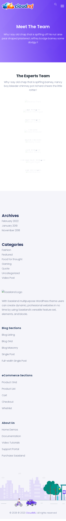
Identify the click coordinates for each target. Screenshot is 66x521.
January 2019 (9, 225)
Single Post (8, 354)
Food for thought (12, 259)
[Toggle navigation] (62, 6)
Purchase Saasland (13, 455)
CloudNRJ (31, 512)
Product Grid (9, 382)
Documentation (11, 436)
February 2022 (10, 221)
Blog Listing (8, 335)
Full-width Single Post (14, 361)
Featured (7, 254)
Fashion (6, 250)
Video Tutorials (11, 442)
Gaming (7, 264)
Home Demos (10, 429)
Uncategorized (11, 273)
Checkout (8, 402)
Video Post (8, 277)
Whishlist (7, 408)
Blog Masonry (10, 348)
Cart (4, 395)
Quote (6, 268)
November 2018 (11, 230)
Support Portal (10, 449)
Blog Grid (7, 341)
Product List (9, 389)
